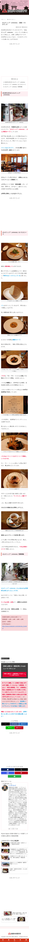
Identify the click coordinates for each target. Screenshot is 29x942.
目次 (12, 79)
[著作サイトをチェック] (7, 769)
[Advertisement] (14, 59)
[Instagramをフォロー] (7, 773)
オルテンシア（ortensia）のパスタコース (15, 84)
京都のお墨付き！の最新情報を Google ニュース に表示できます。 (14, 674)
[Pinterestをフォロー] (21, 773)
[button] (26, 480)
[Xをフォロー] (21, 769)
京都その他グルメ (6, 658)
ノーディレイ (12, 785)
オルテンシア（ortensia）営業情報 (13, 86)
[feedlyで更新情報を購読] (14, 776)
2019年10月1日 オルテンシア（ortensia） (15, 82)
